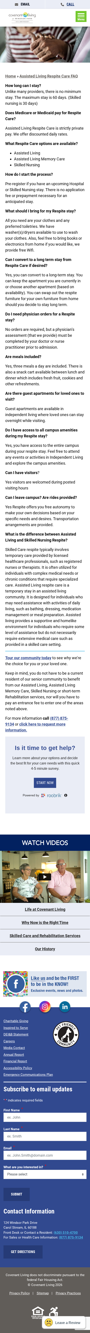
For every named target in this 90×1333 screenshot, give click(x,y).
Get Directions (23, 1252)
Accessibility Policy (17, 1068)
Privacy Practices (68, 1293)
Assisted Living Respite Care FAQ (48, 76)
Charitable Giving (15, 1021)
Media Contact (14, 1048)
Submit (16, 1194)
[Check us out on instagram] (45, 1007)
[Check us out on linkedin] (64, 1007)
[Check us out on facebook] (25, 1007)
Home (10, 76)
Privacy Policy (19, 1293)
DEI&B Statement (15, 1034)
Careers (9, 1041)
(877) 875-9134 (71, 1237)
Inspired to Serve (15, 1028)
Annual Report (13, 1055)
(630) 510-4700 (66, 1233)
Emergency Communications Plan (28, 1075)
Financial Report (15, 1061)
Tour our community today (28, 658)
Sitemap (43, 1293)
